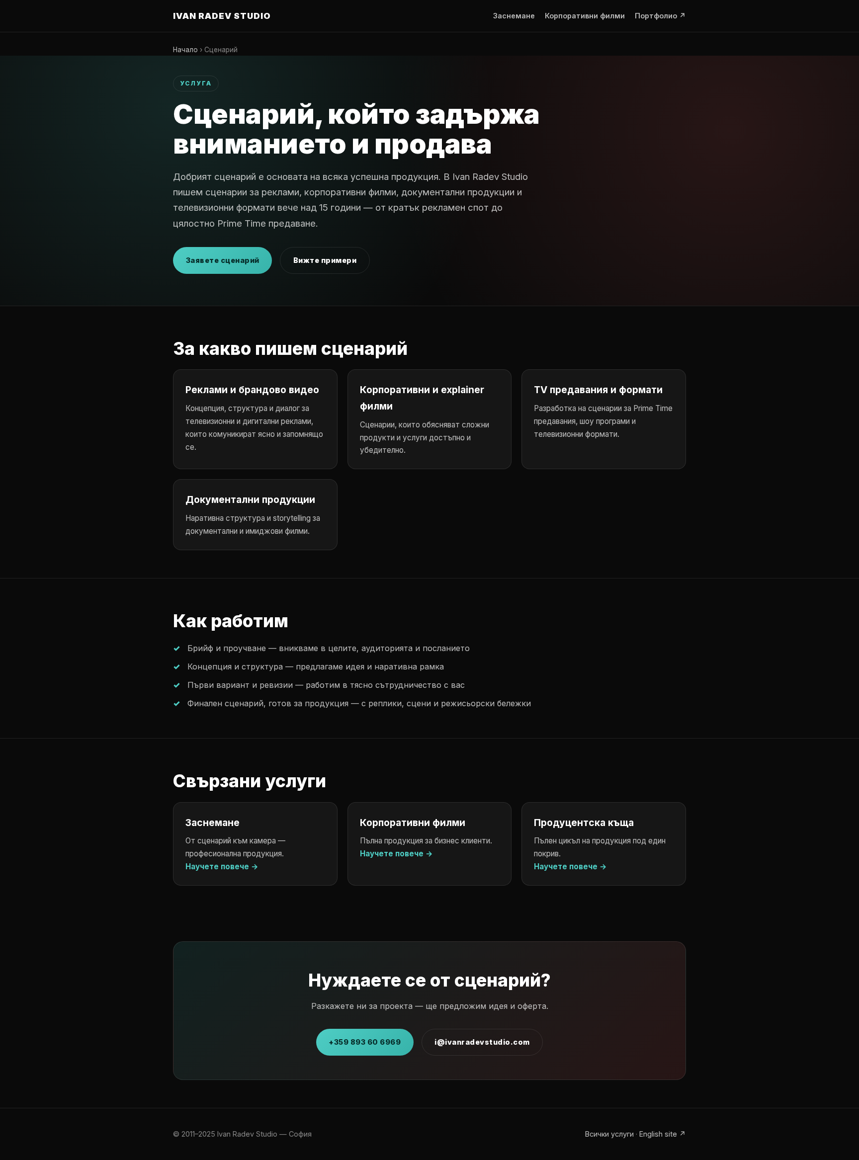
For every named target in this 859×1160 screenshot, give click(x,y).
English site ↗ (662, 1134)
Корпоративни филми (585, 15)
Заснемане (514, 15)
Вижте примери (325, 260)
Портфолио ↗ (660, 15)
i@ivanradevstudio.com (482, 1042)
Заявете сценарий (222, 260)
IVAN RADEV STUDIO (222, 16)
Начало (185, 50)
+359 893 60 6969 (365, 1042)
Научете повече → (221, 866)
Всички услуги (609, 1134)
